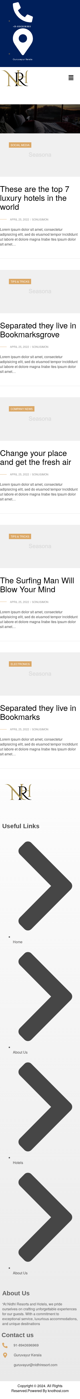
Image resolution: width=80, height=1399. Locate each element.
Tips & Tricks (20, 281)
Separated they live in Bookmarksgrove (38, 329)
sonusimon (40, 219)
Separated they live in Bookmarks (38, 712)
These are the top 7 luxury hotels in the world (34, 197)
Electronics (20, 664)
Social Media (20, 145)
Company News (22, 409)
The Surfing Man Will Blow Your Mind (37, 584)
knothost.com (58, 1390)
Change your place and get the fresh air (35, 457)
